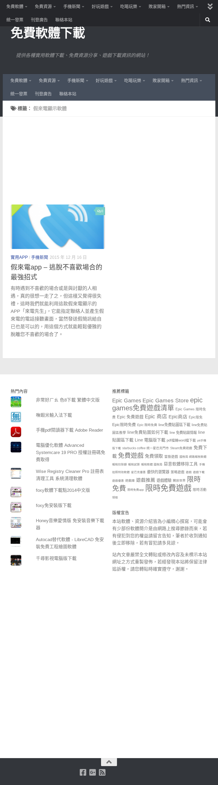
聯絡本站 (63, 20)
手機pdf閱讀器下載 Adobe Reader (69, 430)
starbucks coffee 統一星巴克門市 (145, 448)
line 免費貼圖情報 (183, 433)
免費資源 (43, 6)
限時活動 (200, 490)
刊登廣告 (39, 20)
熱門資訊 (185, 6)
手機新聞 (71, 6)
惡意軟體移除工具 (181, 464)
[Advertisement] (113, 164)
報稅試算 (134, 464)
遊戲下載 (199, 472)
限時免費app (135, 489)
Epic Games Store (165, 400)
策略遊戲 (178, 472)
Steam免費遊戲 (181, 448)
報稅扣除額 (119, 464)
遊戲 (189, 472)
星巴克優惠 (138, 472)
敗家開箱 (157, 6)
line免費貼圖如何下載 (147, 432)
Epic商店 (178, 416)
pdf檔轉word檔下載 (181, 440)
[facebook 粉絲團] (83, 772)
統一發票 (14, 20)
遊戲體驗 (164, 480)
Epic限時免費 (124, 424)
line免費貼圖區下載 (174, 425)
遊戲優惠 (118, 480)
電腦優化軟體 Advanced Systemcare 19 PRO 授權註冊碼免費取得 (70, 452)
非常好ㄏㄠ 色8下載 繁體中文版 (68, 400)
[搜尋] (207, 20)
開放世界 (179, 481)
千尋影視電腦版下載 (56, 558)
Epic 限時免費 (147, 425)
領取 (115, 497)
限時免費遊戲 (168, 488)
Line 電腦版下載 (150, 440)
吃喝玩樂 (128, 6)
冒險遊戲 (171, 457)
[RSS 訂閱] (102, 772)
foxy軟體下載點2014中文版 (63, 490)
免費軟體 (14, 6)
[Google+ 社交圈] (92, 772)
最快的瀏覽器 (158, 472)
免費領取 (154, 456)
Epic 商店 (156, 416)
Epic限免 (196, 417)
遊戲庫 (130, 481)
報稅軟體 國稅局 (151, 464)
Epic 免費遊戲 (130, 417)
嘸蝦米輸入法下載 (54, 415)
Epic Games (126, 400)
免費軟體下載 (48, 33)
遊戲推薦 (145, 480)
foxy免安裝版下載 (54, 505)
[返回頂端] (109, 762)
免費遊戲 (131, 455)
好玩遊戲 (100, 6)
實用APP (19, 257)
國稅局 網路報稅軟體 (193, 456)
